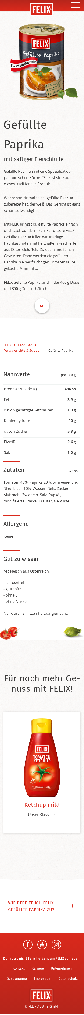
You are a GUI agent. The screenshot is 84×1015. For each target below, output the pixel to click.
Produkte (25, 345)
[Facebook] (28, 944)
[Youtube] (42, 944)
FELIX (8, 345)
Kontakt (19, 968)
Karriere (38, 968)
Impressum (42, 978)
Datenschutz (68, 978)
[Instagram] (56, 944)
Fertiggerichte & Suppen (23, 350)
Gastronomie (17, 978)
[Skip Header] (42, 305)
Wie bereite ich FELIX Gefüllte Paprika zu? (31, 906)
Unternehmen (61, 968)
